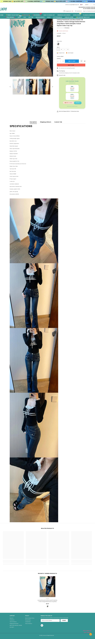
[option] (31, 48)
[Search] (90, 5)
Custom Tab (58, 122)
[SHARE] (84, 61)
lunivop (47, 598)
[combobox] (89, 5)
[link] (13, 562)
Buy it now (71, 65)
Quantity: (59, 58)
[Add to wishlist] (81, 61)
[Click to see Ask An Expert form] (87, 631)
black (47, 606)
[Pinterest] (42, 625)
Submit (64, 620)
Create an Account (91, 11)
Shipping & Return (45, 122)
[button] (10, 87)
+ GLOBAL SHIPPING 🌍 (20, 1)
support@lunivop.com (74, 4)
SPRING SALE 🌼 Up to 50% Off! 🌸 (42, 1)
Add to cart (71, 61)
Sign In (84, 11)
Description (33, 122)
